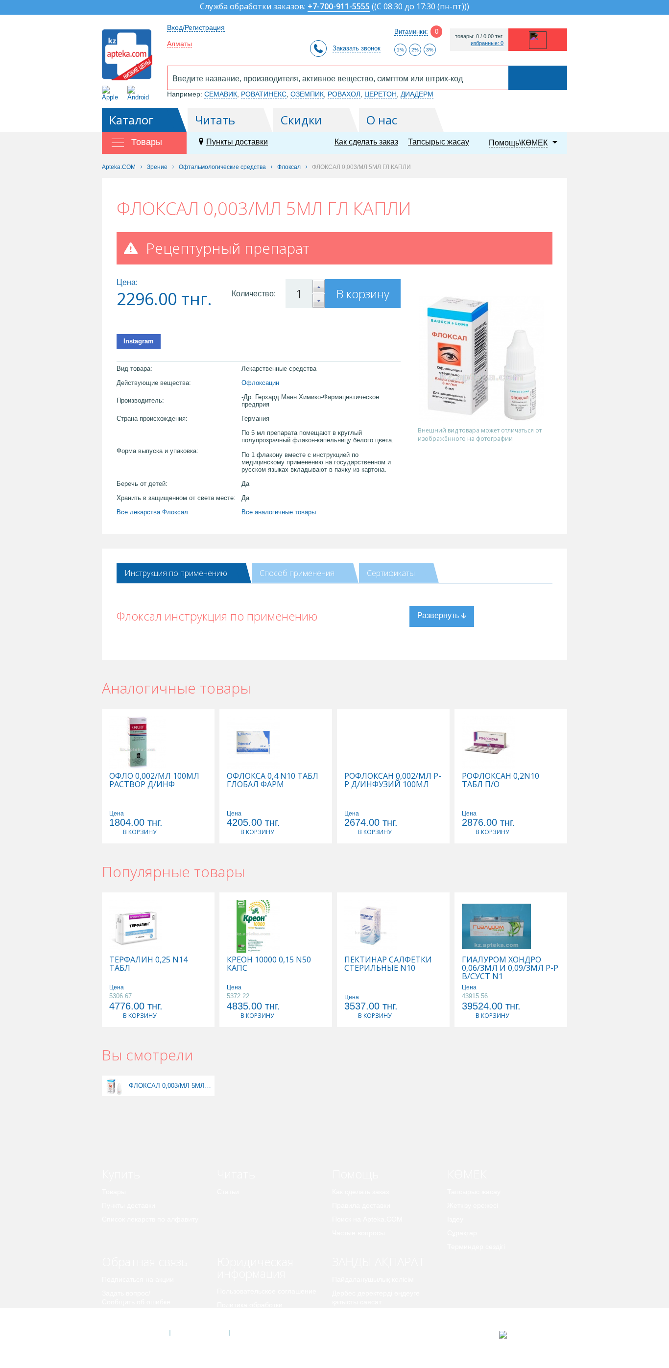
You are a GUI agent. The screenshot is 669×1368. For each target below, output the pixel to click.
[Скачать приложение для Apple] (112, 93)
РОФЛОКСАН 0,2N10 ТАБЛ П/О (500, 780)
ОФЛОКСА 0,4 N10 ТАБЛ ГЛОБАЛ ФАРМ (272, 780)
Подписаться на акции (138, 1279)
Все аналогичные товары (278, 512)
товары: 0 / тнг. (479, 36)
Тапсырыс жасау (438, 142)
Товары (114, 1192)
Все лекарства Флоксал (152, 512)
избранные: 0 (487, 43)
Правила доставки (361, 1205)
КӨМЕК (467, 1174)
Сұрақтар (462, 1233)
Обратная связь (145, 1261)
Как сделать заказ (366, 142)
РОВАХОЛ (344, 94)
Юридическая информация (255, 1267)
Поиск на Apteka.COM (367, 1219)
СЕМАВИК (220, 94)
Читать (215, 120)
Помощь (355, 1174)
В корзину (362, 294)
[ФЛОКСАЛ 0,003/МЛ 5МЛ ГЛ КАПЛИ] (114, 1085)
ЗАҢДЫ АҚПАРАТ (378, 1261)
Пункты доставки (237, 142)
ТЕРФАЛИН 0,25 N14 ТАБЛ (148, 964)
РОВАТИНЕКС (264, 94)
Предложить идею (131, 1316)
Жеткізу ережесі (472, 1205)
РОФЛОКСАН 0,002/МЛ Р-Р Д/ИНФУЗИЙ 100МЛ (392, 780)
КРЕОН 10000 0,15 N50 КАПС (269, 964)
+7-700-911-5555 (339, 7)
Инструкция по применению (175, 573)
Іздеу (455, 1219)
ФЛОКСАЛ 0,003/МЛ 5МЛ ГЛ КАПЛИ (170, 1085)
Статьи (228, 1192)
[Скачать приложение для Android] (139, 93)
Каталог (131, 120)
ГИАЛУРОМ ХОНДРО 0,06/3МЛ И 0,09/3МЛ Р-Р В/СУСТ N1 (510, 968)
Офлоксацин (260, 382)
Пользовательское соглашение (266, 1291)
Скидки (301, 120)
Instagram (138, 341)
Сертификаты (391, 573)
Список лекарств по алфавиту (150, 1219)
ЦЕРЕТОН (380, 94)
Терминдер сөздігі (476, 1246)
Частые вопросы (358, 1233)
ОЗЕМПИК (307, 94)
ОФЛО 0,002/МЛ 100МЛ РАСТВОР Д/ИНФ (154, 780)
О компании (199, 1332)
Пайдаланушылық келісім (373, 1279)
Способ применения (297, 573)
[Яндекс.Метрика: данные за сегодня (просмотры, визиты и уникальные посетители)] (527, 1335)
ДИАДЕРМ (417, 94)
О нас (381, 120)
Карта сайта (259, 1332)
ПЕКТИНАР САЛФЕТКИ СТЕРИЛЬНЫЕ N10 (388, 964)
